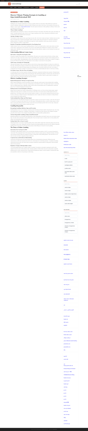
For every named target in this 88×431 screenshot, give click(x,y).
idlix (64, 350)
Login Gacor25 (67, 380)
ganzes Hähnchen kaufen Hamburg (70, 340)
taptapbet (65, 325)
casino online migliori (69, 203)
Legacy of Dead (67, 38)
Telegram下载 (66, 21)
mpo (64, 30)
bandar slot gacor (67, 405)
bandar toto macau (67, 377)
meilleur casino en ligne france (71, 193)
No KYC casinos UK (68, 161)
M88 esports (66, 322)
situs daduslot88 (67, 294)
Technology (26, 7)
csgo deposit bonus (67, 289)
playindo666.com (67, 346)
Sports (32, 7)
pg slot (65, 390)
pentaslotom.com (67, 343)
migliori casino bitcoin (68, 264)
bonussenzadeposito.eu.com (69, 48)
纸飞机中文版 (66, 259)
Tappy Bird (66, 18)
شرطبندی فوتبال (67, 337)
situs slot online (67, 414)
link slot (65, 27)
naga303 (65, 356)
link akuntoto (66, 249)
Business (20, 7)
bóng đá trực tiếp (67, 43)
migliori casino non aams (68, 240)
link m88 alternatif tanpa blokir (69, 147)
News (15, 7)
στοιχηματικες (68, 219)
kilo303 (65, 24)
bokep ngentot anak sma (68, 365)
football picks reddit (67, 144)
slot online (66, 36)
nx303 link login (67, 423)
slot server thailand (67, 408)
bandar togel (66, 383)
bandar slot (66, 319)
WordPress (55, 429)
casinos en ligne (68, 200)
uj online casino (68, 168)
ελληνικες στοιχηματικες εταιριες (70, 226)
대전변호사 (66, 141)
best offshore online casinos (69, 132)
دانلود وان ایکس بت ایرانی (69, 309)
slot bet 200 (66, 359)
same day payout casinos (68, 273)
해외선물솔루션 (67, 254)
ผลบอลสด (66, 245)
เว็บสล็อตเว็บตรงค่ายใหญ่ (69, 374)
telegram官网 (66, 402)
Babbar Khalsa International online (70, 138)
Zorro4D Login (67, 316)
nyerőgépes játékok (68, 165)
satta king (65, 387)
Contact (42, 7)
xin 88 (66, 158)
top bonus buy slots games (69, 279)
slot (64, 305)
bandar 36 (65, 135)
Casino (36, 7)
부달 (65, 417)
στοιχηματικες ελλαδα (69, 222)
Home (11, 7)
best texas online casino (68, 331)
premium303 (66, 12)
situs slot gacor (66, 284)
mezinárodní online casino (70, 176)
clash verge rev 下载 (67, 371)
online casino (67, 216)
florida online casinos (68, 334)
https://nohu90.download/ (25, 26)
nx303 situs (66, 411)
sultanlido (65, 420)
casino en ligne (68, 187)
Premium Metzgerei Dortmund (69, 368)
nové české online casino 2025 (70, 172)
